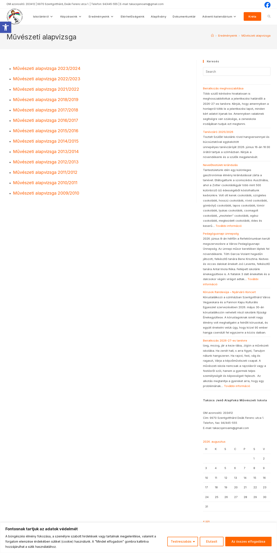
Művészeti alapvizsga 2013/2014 (46, 151)
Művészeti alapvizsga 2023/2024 (47, 68)
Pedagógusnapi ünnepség (221, 233)
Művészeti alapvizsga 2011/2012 (45, 172)
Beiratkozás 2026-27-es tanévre (225, 340)
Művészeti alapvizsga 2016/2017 (45, 120)
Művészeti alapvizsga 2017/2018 (45, 110)
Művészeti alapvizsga (256, 35)
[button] (5, 27)
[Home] (212, 35)
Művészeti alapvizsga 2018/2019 (45, 99)
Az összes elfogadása (248, 541)
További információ (229, 225)
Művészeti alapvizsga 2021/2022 (46, 89)
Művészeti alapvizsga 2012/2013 (46, 161)
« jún (206, 521)
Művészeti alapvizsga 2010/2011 (45, 182)
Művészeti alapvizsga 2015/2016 (45, 130)
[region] (138, 537)
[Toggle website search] (269, 16)
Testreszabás (181, 541)
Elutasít (211, 541)
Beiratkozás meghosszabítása (223, 88)
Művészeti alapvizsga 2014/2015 (46, 141)
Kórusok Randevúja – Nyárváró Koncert (229, 292)
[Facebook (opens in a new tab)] (267, 5)
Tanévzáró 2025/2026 (218, 132)
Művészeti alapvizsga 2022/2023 (46, 78)
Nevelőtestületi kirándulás (220, 165)
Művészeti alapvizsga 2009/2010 (46, 193)
